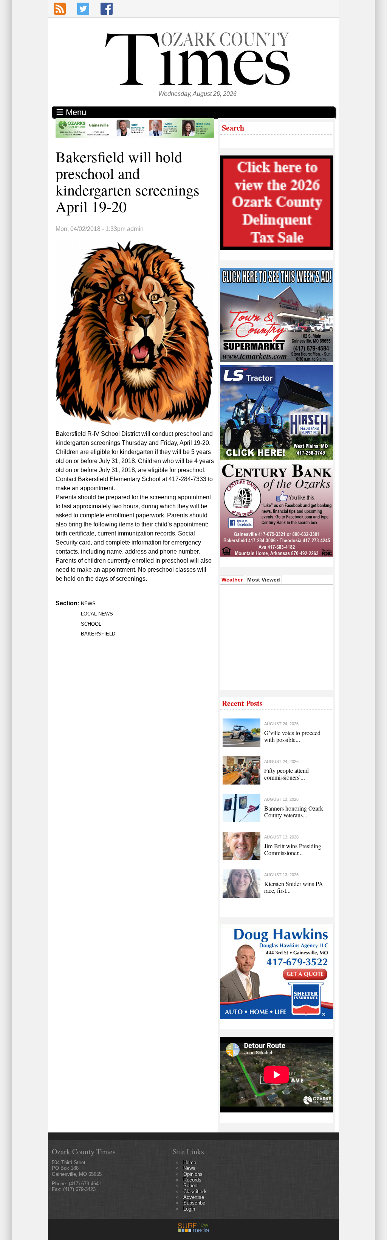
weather (276, 670)
